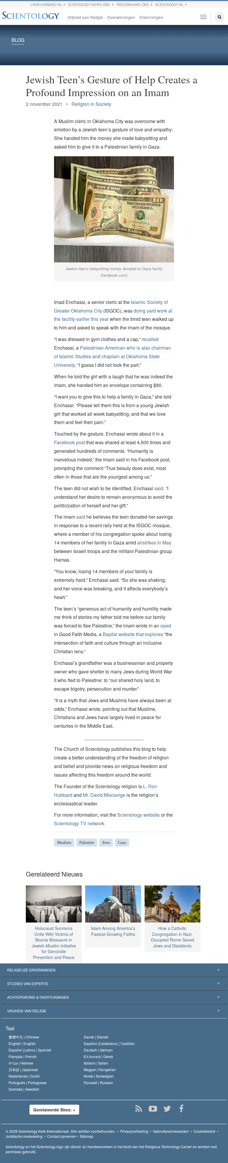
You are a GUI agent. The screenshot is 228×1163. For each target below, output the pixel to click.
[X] (167, 1109)
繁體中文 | (24, 1036)
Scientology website (138, 814)
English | (22, 1043)
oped (165, 625)
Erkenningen (151, 17)
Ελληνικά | (98, 1056)
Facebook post (69, 442)
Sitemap (86, 1136)
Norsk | (99, 1075)
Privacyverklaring (134, 1131)
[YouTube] (153, 1109)
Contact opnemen (61, 1136)
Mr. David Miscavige (104, 794)
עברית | (21, 1062)
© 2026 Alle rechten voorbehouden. (60, 1131)
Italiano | (96, 1062)
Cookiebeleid (204, 1131)
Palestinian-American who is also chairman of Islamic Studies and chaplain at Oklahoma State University (112, 356)
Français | (23, 1056)
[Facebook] (181, 1109)
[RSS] (139, 1109)
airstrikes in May (153, 542)
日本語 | (23, 1069)
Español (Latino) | (30, 1049)
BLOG (18, 40)
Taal (10, 1028)
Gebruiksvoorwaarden (171, 1131)
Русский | (98, 1082)
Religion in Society (91, 104)
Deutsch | (98, 1049)
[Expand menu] (114, 970)
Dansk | (96, 1036)
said (158, 488)
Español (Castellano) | (109, 1043)
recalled (149, 339)
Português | (28, 1082)
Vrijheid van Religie (85, 17)
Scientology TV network (79, 823)
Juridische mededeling (24, 1136)
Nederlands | (24, 1075)
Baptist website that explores (132, 634)
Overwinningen (121, 17)
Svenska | (24, 1089)
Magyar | (100, 1069)
